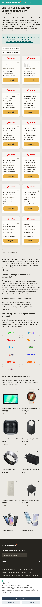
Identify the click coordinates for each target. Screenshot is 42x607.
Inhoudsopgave (11, 252)
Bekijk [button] (10, 80)
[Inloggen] (25, 2)
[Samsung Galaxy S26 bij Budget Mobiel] (31, 347)
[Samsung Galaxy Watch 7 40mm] (31, 396)
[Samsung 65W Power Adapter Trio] (31, 458)
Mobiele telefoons (7, 569)
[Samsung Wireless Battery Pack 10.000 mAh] (11, 488)
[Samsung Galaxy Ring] (11, 458)
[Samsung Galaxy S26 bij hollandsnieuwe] (11, 354)
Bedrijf (4, 561)
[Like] (17, 390)
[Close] (38, 37)
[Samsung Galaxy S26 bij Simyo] (31, 362)
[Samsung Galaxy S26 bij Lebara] (31, 354)
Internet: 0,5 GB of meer (12, 48)
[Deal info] (18, 62)
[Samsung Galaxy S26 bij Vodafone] (11, 340)
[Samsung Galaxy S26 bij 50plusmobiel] (31, 340)
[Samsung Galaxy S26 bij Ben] (11, 347)
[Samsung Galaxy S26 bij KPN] (11, 333)
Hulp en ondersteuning (11, 555)
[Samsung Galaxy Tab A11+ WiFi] (11, 396)
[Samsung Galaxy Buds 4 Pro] (11, 427)
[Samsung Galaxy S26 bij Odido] (31, 333)
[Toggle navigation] (3, 2)
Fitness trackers (27, 572)
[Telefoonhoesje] (11, 519)
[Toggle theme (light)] (30, 2)
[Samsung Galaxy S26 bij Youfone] (11, 369)
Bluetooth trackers (24, 575)
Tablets (4, 572)
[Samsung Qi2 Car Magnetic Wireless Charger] (31, 488)
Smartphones (28, 569)
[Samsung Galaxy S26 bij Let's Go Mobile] (11, 362)
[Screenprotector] (31, 519)
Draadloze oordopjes (8, 575)
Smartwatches (14, 572)
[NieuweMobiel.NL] (13, 2)
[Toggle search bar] (34, 2)
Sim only (18, 569)
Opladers (36, 575)
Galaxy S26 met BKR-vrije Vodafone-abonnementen (19, 294)
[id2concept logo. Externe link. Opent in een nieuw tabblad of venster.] (2, 581)
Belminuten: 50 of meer (12, 52)
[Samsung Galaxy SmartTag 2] (31, 427)
